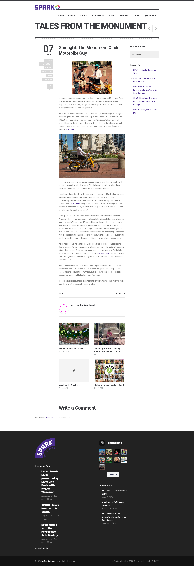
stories (83, 15)
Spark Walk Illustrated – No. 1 (149, 28)
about (61, 15)
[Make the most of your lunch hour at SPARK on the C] (124, 452)
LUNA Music (75, 204)
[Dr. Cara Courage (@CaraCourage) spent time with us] (117, 460)
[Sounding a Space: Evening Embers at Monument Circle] (109, 344)
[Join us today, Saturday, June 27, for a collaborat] (109, 452)
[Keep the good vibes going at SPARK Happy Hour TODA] (117, 452)
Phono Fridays (47, 72)
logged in (49, 418)
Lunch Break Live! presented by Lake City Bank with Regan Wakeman (50, 481)
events (71, 15)
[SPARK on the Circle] (47, 7)
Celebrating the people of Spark (109, 385)
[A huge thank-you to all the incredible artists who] (102, 467)
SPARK (49, 75)
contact (136, 15)
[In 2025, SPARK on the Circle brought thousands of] (124, 460)
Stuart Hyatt (47, 79)
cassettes (48, 60)
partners (124, 15)
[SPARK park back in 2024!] (74, 344)
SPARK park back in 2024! (71, 348)
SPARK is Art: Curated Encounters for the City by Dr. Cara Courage (145, 90)
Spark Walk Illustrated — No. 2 (155, 28)
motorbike (48, 68)
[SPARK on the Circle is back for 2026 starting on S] (109, 460)
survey (112, 15)
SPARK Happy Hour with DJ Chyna (50, 508)
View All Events (41, 548)
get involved (151, 15)
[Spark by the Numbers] (74, 370)
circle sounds (97, 15)
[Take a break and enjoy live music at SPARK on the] (102, 452)
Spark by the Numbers (69, 385)
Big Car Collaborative (49, 561)
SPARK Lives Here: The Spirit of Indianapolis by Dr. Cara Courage (145, 101)
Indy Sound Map (103, 253)
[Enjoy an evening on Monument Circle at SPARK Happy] (102, 460)
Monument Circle (46, 64)
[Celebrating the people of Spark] (109, 380)
